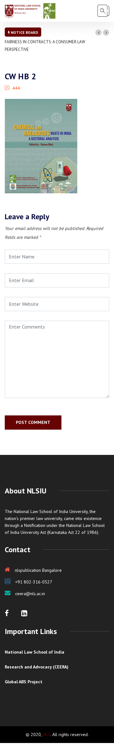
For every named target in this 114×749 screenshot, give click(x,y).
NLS (46, 734)
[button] (98, 32)
